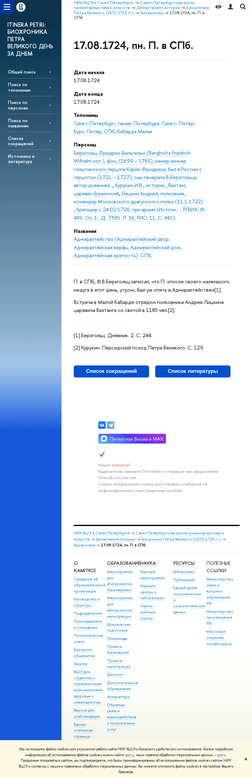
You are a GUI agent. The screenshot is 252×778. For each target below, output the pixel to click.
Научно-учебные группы (148, 612)
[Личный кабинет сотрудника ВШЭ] (230, 7)
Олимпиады (117, 638)
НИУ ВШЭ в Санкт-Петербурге (102, 533)
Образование (123, 563)
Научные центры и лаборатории (152, 592)
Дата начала (89, 72)
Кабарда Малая (134, 131)
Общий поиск (22, 72)
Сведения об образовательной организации (89, 585)
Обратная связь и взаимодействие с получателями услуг (121, 717)
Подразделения (88, 613)
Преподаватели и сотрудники (88, 624)
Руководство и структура (87, 602)
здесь (129, 754)
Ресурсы (184, 563)
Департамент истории (115, 539)
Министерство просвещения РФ (220, 617)
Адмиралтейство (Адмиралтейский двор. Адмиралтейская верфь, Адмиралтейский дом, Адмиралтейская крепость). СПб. (128, 247)
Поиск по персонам (18, 104)
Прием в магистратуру (119, 663)
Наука (148, 563)
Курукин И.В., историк (140, 185)
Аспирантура (118, 696)
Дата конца (88, 93)
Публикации (184, 579)
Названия (85, 230)
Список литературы (193, 371)
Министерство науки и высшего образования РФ (220, 591)
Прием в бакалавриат (118, 649)
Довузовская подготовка (118, 627)
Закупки (80, 663)
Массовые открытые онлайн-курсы (219, 637)
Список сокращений (20, 140)
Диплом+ (115, 674)
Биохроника (84, 545)
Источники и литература (21, 158)
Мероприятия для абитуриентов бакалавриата (119, 580)
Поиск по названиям (18, 123)
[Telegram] (110, 425)
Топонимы (86, 114)
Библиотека (183, 571)
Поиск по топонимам (19, 87)
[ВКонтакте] (102, 425)
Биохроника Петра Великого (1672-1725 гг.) (181, 539)
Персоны (85, 144)
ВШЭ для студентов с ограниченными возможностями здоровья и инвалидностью (88, 687)
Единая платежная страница (83, 730)
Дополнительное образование (122, 686)
